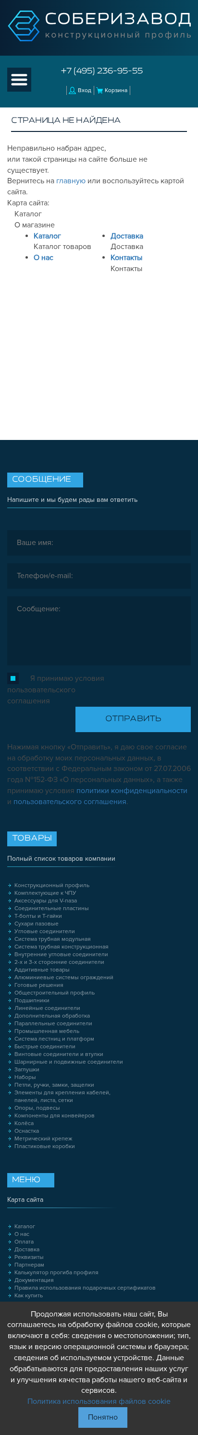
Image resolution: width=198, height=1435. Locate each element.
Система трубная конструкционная (61, 946)
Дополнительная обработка (52, 1016)
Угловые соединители (44, 931)
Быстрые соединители (44, 1046)
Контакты (126, 257)
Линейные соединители (47, 1008)
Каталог (47, 236)
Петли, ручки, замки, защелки (54, 1085)
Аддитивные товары (42, 969)
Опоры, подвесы (37, 1108)
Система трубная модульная (52, 939)
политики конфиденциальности (131, 790)
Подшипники (32, 1000)
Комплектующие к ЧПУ (45, 893)
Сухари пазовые (36, 923)
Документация (34, 1280)
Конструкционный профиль (51, 885)
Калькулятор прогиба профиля (56, 1272)
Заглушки (26, 1069)
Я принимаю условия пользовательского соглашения (55, 690)
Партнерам (29, 1265)
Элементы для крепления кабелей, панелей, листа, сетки (62, 1096)
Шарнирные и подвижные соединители (68, 1062)
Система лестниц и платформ (54, 1039)
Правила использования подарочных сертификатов (85, 1288)
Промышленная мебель (46, 1031)
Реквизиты (29, 1257)
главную (71, 181)
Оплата (24, 1241)
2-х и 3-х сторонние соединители (59, 962)
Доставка (127, 236)
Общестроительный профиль (54, 992)
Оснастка (26, 1131)
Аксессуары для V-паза (45, 900)
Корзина (116, 90)
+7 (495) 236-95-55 (102, 71)
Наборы (25, 1077)
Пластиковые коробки (44, 1146)
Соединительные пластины (51, 908)
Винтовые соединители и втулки (58, 1054)
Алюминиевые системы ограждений (63, 977)
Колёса (24, 1123)
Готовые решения (38, 985)
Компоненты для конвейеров (54, 1115)
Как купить (28, 1295)
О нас (43, 257)
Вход (84, 90)
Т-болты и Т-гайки (38, 916)
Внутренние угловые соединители (61, 954)
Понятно (103, 1417)
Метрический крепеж (43, 1138)
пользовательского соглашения (69, 801)
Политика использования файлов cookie (99, 1401)
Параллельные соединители (53, 1023)
